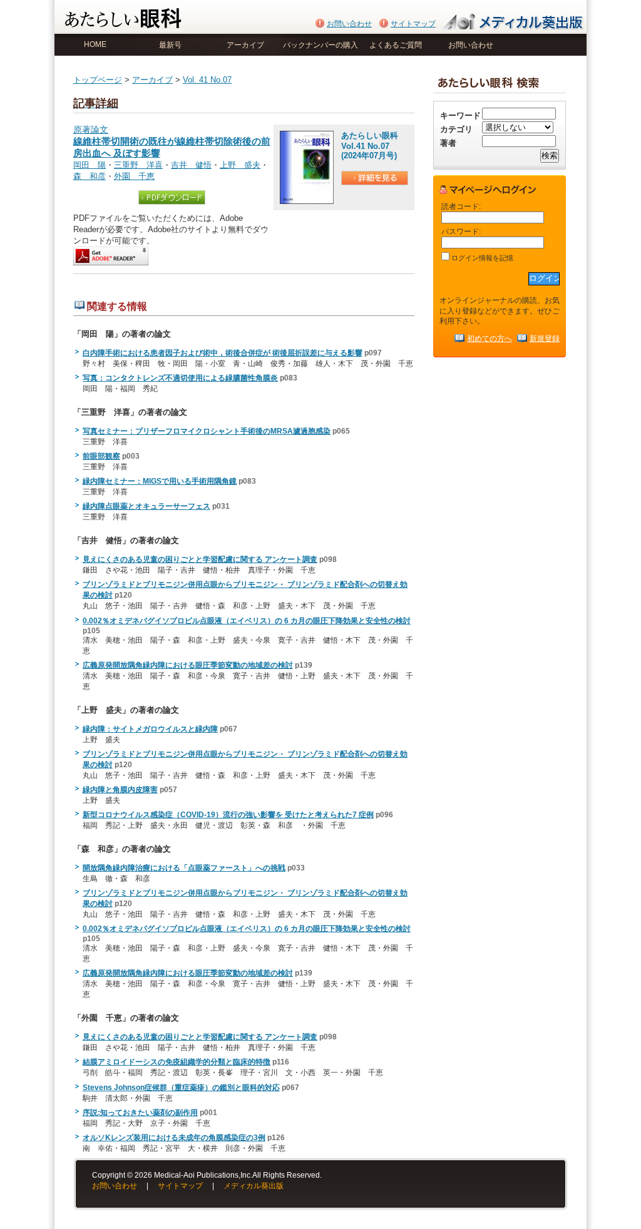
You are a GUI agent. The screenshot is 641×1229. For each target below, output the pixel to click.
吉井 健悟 (191, 165)
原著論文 (171, 141)
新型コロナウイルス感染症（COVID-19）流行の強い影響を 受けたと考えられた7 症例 (228, 814)
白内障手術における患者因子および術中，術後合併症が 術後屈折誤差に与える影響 (222, 353)
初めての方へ (489, 338)
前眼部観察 (101, 456)
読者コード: (461, 206)
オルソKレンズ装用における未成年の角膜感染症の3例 (174, 1137)
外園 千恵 (134, 176)
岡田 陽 (89, 165)
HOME (95, 44)
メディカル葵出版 (253, 1185)
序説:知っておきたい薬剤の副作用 (140, 1112)
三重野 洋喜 (138, 165)
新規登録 (545, 338)
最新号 (170, 45)
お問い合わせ (349, 23)
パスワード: (461, 231)
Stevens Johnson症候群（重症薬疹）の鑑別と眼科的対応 (181, 1087)
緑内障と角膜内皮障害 (120, 789)
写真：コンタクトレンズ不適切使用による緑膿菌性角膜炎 (180, 378)
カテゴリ (456, 129)
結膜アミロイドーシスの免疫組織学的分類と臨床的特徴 (176, 1062)
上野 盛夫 (240, 165)
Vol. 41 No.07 (207, 79)
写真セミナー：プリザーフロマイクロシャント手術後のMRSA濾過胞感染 (207, 431)
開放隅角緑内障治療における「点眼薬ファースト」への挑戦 (184, 868)
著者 (448, 143)
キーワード (460, 115)
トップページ (97, 79)
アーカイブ (245, 45)
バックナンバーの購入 (320, 45)
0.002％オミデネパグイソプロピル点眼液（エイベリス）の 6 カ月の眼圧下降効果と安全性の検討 (247, 620)
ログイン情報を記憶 (481, 258)
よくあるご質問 (395, 45)
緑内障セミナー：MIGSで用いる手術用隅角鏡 (160, 481)
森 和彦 (89, 176)
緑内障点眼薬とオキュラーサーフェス (146, 506)
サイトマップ (413, 23)
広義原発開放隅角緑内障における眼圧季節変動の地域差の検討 (188, 665)
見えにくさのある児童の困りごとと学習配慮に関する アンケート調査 (200, 559)
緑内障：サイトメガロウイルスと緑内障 (150, 729)
